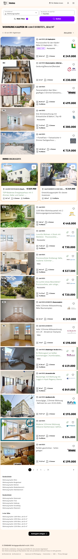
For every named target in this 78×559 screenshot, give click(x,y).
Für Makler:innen (57, 3)
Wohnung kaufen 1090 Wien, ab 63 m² (15, 519)
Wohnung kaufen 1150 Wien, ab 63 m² (15, 526)
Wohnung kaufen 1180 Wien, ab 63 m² (15, 516)
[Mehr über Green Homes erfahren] (34, 172)
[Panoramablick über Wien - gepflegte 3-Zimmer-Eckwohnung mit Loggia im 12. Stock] (39, 95)
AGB (54, 554)
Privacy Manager (63, 554)
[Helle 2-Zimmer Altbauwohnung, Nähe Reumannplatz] (39, 311)
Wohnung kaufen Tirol (10, 501)
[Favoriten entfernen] (42, 14)
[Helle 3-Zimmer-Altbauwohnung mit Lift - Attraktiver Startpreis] (39, 334)
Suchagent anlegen (38, 534)
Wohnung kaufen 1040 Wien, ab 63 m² (15, 524)
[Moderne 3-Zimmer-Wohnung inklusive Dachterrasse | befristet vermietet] (39, 429)
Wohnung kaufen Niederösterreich (13, 487)
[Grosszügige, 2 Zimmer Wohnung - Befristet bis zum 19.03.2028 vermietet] (39, 406)
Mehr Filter (22, 19)
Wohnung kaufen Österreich (11, 508)
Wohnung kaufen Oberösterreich (13, 490)
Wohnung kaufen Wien (10, 480)
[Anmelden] (68, 3)
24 (48, 470)
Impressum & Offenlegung (33, 554)
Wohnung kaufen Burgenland (12, 482)
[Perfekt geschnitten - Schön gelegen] (39, 453)
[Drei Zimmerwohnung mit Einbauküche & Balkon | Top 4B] (39, 119)
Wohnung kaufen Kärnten (11, 485)
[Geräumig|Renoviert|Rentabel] (39, 72)
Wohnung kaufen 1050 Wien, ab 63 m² (15, 521)
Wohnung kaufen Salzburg (11, 503)
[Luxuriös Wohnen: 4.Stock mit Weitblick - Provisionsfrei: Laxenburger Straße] (39, 239)
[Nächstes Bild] (31, 48)
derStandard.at (16, 554)
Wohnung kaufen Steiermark (12, 498)
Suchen (58, 19)
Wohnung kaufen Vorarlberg (11, 505)
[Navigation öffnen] (73, 3)
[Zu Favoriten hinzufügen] (73, 40)
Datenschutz (46, 554)
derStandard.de (6, 554)
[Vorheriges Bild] (4, 48)
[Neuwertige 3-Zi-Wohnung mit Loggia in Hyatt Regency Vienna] (39, 382)
